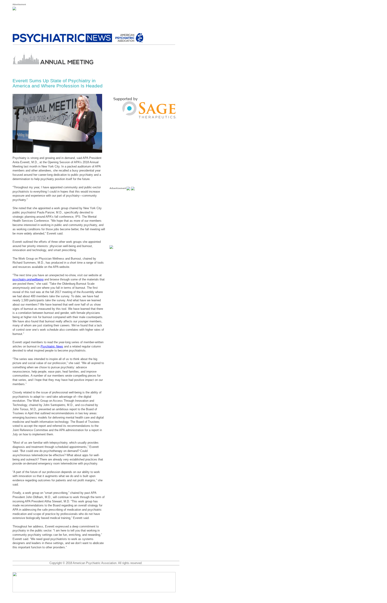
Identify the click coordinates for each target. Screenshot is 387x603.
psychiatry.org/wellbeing (28, 279)
